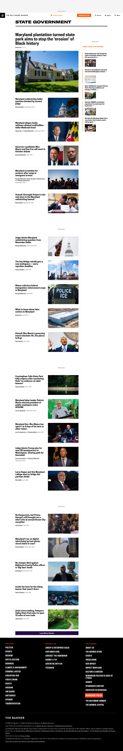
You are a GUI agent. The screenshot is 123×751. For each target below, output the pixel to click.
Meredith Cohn (29, 131)
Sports (8, 651)
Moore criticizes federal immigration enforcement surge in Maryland (30, 287)
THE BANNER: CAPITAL (95, 705)
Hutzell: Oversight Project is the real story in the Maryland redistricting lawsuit (30, 196)
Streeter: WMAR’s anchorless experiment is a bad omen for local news (94, 104)
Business (9, 663)
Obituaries (10, 695)
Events (89, 655)
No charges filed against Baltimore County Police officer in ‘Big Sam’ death (30, 565)
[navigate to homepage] (14, 15)
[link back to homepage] (14, 718)
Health (8, 683)
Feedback (49, 667)
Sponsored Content (95, 686)
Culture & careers (94, 671)
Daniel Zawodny (31, 179)
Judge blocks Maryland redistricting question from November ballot (28, 239)
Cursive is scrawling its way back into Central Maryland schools (96, 70)
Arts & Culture (12, 659)
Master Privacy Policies (64, 726)
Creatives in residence (96, 690)
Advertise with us (62, 11)
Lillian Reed (19, 618)
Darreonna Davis (20, 458)
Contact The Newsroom (56, 655)
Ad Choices (59, 731)
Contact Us (50, 644)
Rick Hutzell (19, 202)
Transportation (12, 703)
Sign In (109, 15)
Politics (9, 647)
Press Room (91, 659)
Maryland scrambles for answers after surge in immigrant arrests (26, 173)
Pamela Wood (19, 107)
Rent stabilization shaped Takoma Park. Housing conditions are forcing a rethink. (96, 87)
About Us (90, 647)
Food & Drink (11, 679)
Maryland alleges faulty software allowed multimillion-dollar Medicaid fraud (29, 125)
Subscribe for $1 (84, 15)
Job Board (10, 691)
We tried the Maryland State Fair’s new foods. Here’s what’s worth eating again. (96, 120)
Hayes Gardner (20, 269)
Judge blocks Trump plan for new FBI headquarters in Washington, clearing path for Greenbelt (29, 451)
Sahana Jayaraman (24, 180)
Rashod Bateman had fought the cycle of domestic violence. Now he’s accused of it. (96, 55)
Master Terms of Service (45, 726)
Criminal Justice (13, 671)
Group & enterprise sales (57, 647)
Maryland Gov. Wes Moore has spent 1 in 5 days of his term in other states (29, 426)
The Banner (91, 644)
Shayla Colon (18, 47)
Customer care (52, 651)
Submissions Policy (47, 731)
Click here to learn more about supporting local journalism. (25, 741)
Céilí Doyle (18, 571)
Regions (9, 655)
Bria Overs (18, 315)
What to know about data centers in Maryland (27, 310)
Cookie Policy (20, 731)
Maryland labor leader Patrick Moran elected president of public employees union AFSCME (29, 403)
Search (99, 15)
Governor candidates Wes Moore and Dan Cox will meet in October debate (30, 149)
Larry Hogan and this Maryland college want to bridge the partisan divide (30, 474)
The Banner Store (94, 651)
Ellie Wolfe (18, 480)
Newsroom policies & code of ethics (99, 676)
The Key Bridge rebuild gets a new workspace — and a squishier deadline (29, 263)
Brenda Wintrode (20, 155)
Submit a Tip (51, 659)
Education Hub (12, 675)
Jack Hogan (19, 525)
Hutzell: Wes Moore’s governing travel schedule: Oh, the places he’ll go (30, 335)
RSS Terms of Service (33, 731)
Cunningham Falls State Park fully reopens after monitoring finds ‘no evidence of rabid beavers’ (29, 379)
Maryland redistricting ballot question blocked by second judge (29, 101)
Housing (9, 687)
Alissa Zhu (18, 131)
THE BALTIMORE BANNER (96, 701)
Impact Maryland (94, 667)
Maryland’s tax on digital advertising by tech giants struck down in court (27, 541)
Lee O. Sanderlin (20, 410)
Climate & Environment (16, 667)
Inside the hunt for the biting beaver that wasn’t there (29, 588)
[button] (46, 633)
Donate (89, 682)
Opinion (9, 699)
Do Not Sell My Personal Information (76, 731)
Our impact (91, 663)
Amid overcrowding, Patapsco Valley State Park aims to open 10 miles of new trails (29, 612)
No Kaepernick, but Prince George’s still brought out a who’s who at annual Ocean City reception (30, 518)
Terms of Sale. (25, 736)
